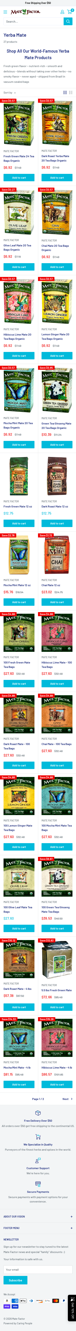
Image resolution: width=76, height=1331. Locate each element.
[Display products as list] (70, 92)
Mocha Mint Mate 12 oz (17, 585)
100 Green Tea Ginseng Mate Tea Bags (56, 909)
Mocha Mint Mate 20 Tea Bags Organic (18, 425)
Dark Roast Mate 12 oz (55, 506)
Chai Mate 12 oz (51, 585)
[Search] (68, 21)
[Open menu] (5, 12)
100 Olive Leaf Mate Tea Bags (18, 909)
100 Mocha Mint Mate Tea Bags (57, 827)
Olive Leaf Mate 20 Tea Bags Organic (17, 247)
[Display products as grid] (65, 92)
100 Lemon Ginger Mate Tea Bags (18, 827)
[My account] (62, 12)
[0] (69, 12)
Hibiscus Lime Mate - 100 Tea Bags (57, 664)
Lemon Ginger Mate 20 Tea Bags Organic (55, 336)
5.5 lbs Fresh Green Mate (57, 990)
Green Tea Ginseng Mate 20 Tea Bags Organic (56, 425)
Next (66, 1098)
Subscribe (15, 1280)
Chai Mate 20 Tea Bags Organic (55, 248)
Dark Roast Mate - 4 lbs (17, 988)
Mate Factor (11, 151)
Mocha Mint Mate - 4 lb (17, 1067)
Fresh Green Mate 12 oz (18, 506)
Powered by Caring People (18, 1323)
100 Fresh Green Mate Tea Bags (17, 664)
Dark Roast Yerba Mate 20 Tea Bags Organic (55, 158)
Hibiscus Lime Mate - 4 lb (57, 1067)
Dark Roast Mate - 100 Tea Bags (17, 746)
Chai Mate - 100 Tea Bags (57, 744)
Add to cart (19, 177)
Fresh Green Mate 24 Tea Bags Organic (19, 158)
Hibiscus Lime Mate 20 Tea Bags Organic (17, 336)
